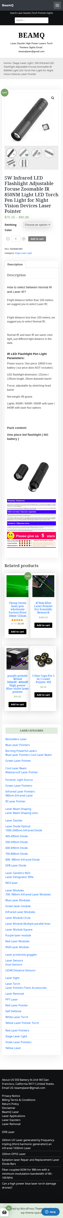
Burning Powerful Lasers (21, 751)
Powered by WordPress (19, 1208)
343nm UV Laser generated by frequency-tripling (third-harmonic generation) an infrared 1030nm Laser (28, 1144)
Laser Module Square (18, 929)
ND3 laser (11, 883)
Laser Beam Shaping (18, 809)
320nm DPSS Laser (14, 1154)
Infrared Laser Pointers (20, 791)
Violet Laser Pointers (18, 1042)
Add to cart (37, 238)
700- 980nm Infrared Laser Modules (28, 894)
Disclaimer (8, 1108)
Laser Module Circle (17, 918)
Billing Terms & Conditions (18, 1100)
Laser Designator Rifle (19, 877)
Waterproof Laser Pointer (21, 772)
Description (15, 264)
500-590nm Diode (16, 842)
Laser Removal (14, 993)
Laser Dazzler (14, 820)
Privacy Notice (11, 1096)
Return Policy (10, 1104)
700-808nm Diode (16, 854)
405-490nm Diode (16, 836)
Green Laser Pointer (18, 761)
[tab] (15, 264)
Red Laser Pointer (16, 1005)
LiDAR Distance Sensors (20, 970)
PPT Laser (11, 999)
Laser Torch (12, 984)
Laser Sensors (14, 960)
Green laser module (18, 906)
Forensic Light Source (19, 780)
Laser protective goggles (21, 954)
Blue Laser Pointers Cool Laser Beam (28, 755)
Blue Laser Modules (17, 900)
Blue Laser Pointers (17, 745)
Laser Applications (13, 1116)
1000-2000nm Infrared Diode (23, 830)
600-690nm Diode (16, 848)
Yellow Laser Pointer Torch (22, 1023)
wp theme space (31, 1212)
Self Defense (13, 1011)
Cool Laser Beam (16, 768)
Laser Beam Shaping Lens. (21, 813)
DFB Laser (8, 1132)
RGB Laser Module (17, 947)
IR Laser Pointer (15, 801)
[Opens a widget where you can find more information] (50, 1212)
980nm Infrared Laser (19, 795)
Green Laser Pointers (18, 785)
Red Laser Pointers (17, 1030)
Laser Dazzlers (11, 1120)
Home (7, 63)
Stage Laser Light (23, 63)
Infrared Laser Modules (20, 912)
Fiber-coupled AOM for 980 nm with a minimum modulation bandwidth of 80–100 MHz (27, 1174)
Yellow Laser (13, 1048)
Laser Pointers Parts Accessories (26, 988)
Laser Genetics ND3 (17, 873)
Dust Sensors (13, 964)
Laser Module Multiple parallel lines (27, 924)
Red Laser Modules (17, 941)
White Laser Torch (16, 1017)
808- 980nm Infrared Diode (22, 859)
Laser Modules (14, 890)
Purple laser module (18, 935)
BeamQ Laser (10, 1112)
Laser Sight (12, 978)
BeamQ (8, 5)
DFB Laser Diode (15, 865)
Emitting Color (10, 227)
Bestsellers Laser (16, 739)
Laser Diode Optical (17, 826)
